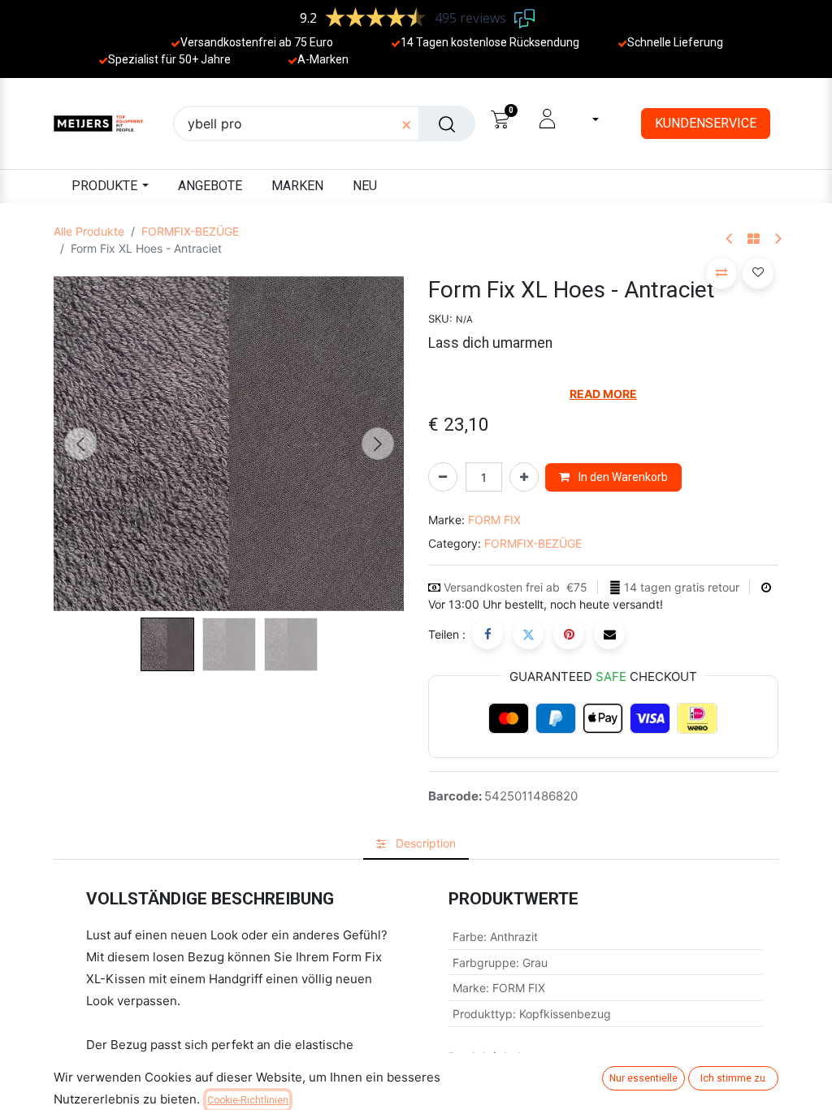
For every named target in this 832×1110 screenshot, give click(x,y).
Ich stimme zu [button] (732, 1078)
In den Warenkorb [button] (622, 476)
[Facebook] (487, 633)
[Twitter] (528, 633)
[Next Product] (777, 239)
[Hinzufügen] (524, 477)
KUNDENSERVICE (705, 123)
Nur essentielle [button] (643, 1078)
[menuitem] (210, 186)
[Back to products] (753, 239)
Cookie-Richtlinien (247, 1100)
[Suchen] (446, 123)
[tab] (416, 843)
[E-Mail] (609, 633)
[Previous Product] (730, 239)
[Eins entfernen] (442, 477)
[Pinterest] (568, 633)
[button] (80, 443)
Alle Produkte (89, 231)
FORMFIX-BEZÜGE (190, 231)
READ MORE (603, 394)
